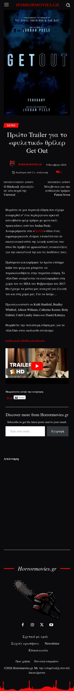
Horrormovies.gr (30, 164)
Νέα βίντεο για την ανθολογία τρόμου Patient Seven (57, 190)
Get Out (39, 231)
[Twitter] (41, 625)
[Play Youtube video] (37, 366)
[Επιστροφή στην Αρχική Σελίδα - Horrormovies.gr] (37, 599)
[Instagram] (32, 625)
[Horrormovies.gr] (13, 164)
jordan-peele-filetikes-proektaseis (25, 341)
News (11, 125)
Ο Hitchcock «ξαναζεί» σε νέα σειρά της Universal (19, 190)
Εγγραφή (57, 431)
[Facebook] (23, 625)
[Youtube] (51, 625)
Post (9, 397)
